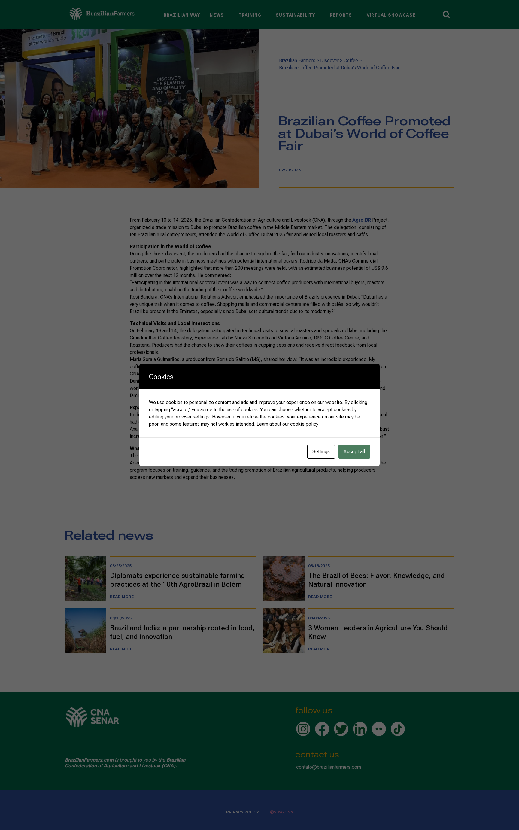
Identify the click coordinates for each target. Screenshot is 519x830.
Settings (321, 452)
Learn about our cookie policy (287, 424)
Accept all (354, 452)
